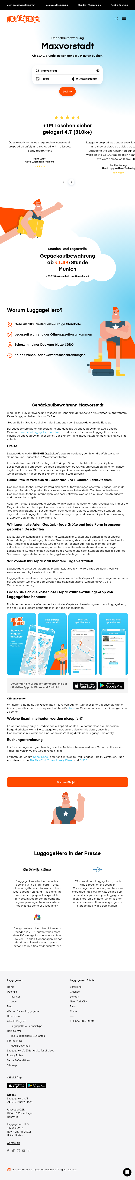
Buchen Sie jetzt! (67, 782)
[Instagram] (18, 1150)
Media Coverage (20, 1045)
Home (10, 986)
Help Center (14, 1031)
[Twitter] (13, 1150)
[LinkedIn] (29, 1150)
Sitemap (12, 1065)
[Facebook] (8, 1150)
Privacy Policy (15, 1055)
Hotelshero (13, 1016)
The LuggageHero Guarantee (28, 1035)
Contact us (13, 1142)
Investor (15, 996)
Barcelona (76, 986)
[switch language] (116, 18)
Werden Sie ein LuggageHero (24, 1011)
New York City (78, 1001)
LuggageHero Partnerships (26, 1026)
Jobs (14, 1001)
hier (71, 708)
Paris (73, 1006)
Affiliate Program (16, 1021)
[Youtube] (24, 1150)
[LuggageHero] (23, 21)
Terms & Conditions (18, 1060)
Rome (73, 1011)
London (74, 996)
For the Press (14, 1040)
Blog (9, 1006)
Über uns (12, 991)
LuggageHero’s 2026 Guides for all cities (30, 1050)
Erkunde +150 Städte (82, 1021)
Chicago (75, 991)
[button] (127, 1172)
